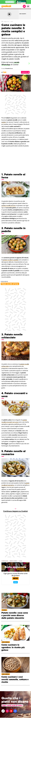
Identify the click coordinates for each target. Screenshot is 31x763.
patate (3, 122)
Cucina (20, 561)
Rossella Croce (9, 68)
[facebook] (15, 711)
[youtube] (11, 711)
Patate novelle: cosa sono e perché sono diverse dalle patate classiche (14, 615)
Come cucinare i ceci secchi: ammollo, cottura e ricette (15, 679)
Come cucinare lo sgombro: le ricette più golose (13, 647)
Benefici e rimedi (13, 561)
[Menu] (24, 6)
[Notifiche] (28, 6)
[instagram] (7, 711)
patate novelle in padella (10, 260)
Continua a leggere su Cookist (15, 511)
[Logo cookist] (6, 6)
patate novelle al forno (8, 205)
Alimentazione (4, 561)
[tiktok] (3, 711)
